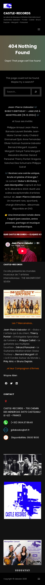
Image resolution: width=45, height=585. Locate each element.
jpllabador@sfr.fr (20, 429)
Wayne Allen (10, 375)
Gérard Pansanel (25, 347)
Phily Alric (9, 361)
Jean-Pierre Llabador (15, 329)
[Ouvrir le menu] (39, 29)
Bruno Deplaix (24, 361)
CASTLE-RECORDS (17, 13)
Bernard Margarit (24, 354)
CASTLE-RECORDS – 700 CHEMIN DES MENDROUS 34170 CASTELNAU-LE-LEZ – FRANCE (22, 412)
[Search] (36, 92)
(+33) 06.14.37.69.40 (22, 422)
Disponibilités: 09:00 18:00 (25, 437)
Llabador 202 (20, 579)
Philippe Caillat (27, 340)
